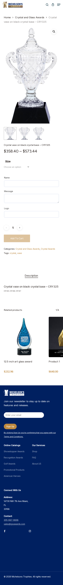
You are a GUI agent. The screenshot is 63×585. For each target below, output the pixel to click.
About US (36, 463)
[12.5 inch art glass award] (24, 337)
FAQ (34, 457)
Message (8, 191)
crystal (13, 253)
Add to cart (16, 238)
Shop (34, 451)
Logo (6, 208)
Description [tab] (31, 275)
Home (7, 17)
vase (19, 253)
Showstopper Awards (14, 451)
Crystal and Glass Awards (29, 17)
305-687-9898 (11, 520)
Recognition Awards (13, 457)
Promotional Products (14, 470)
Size (8, 161)
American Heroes (12, 476)
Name (7, 177)
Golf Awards (9, 463)
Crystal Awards (48, 249)
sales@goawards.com (14, 524)
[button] (58, 4)
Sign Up (10, 426)
